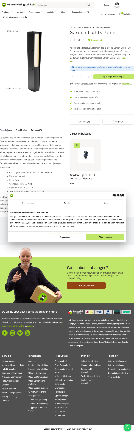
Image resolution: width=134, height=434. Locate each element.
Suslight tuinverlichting (90, 376)
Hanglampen (60, 392)
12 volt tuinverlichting (37, 392)
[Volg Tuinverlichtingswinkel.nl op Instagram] (12, 335)
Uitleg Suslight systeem (38, 388)
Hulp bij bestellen (9, 369)
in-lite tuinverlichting (89, 361)
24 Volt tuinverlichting (37, 399)
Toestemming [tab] (28, 203)
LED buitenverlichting (64, 380)
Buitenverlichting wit (116, 365)
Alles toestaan (105, 237)
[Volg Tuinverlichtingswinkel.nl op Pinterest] (20, 335)
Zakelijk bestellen (9, 388)
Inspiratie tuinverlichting (38, 369)
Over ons (32, 361)
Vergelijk (119, 121)
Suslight (30, 326)
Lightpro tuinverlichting (90, 365)
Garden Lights (18, 326)
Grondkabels (60, 411)
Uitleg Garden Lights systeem (37, 382)
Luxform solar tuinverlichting (87, 381)
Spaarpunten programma (12, 392)
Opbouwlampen (61, 395)
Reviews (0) (36, 130)
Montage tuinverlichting (38, 365)
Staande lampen (62, 403)
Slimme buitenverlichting (118, 373)
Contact (5, 400)
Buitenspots (60, 384)
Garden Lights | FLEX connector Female (82, 176)
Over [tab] (106, 203)
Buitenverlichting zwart (117, 361)
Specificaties (21, 130)
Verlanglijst (86, 121)
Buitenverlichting (62, 361)
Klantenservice (8, 361)
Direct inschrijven (86, 285)
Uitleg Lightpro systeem (38, 377)
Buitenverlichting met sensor (64, 370)
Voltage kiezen (34, 395)
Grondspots (60, 388)
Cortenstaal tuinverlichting (119, 369)
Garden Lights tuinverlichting (87, 370)
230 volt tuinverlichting (38, 403)
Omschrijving (6, 130)
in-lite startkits (114, 377)
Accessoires (60, 415)
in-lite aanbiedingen (63, 376)
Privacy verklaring (9, 396)
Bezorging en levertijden (12, 373)
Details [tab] (67, 203)
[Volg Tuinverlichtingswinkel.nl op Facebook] (5, 335)
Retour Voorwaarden (10, 381)
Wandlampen (60, 399)
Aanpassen (65, 237)
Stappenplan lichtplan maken (37, 409)
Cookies (5, 384)
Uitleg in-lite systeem (37, 373)
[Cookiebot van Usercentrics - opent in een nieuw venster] (112, 196)
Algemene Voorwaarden (12, 377)
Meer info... (127, 83)
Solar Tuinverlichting (63, 365)
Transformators (61, 407)
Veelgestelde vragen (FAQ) (13, 365)
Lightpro (8, 326)
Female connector (123, 67)
